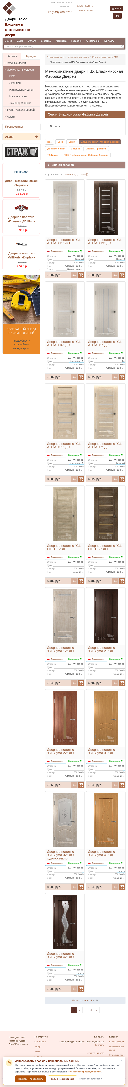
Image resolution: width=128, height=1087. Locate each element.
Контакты (109, 40)
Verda (72, 141)
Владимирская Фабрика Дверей (100, 141)
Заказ (20, 40)
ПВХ (12, 76)
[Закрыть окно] (121, 1060)
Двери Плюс (16, 19)
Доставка (46, 40)
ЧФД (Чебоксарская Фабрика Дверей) (86, 155)
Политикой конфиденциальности (84, 1071)
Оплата (32, 40)
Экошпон (15, 83)
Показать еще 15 (82, 1000)
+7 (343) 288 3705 (60, 12)
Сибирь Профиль (96, 148)
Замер (8, 40)
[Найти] (122, 47)
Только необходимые (62, 1078)
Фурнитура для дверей (20, 109)
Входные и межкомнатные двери (17, 30)
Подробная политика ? (90, 1078)
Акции (9, 136)
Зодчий (75, 148)
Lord (60, 141)
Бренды (31, 56)
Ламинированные (20, 103)
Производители (14, 126)
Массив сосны (18, 96)
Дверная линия (56, 148)
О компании (93, 40)
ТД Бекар (52, 155)
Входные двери (16, 63)
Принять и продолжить (30, 1078)
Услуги (10, 116)
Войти (117, 8)
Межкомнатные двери (20, 69)
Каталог (12, 56)
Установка (61, 40)
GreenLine (55, 126)
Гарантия (76, 40)
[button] (85, 165)
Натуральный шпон (21, 89)
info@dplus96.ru (85, 6)
